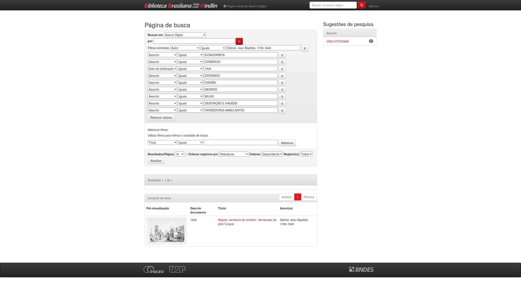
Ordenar (254, 154)
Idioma (373, 6)
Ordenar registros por (203, 154)
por (150, 41)
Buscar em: (155, 35)
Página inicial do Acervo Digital (246, 6)
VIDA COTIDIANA (337, 41)
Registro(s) (291, 154)
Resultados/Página (161, 154)
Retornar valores (161, 117)
